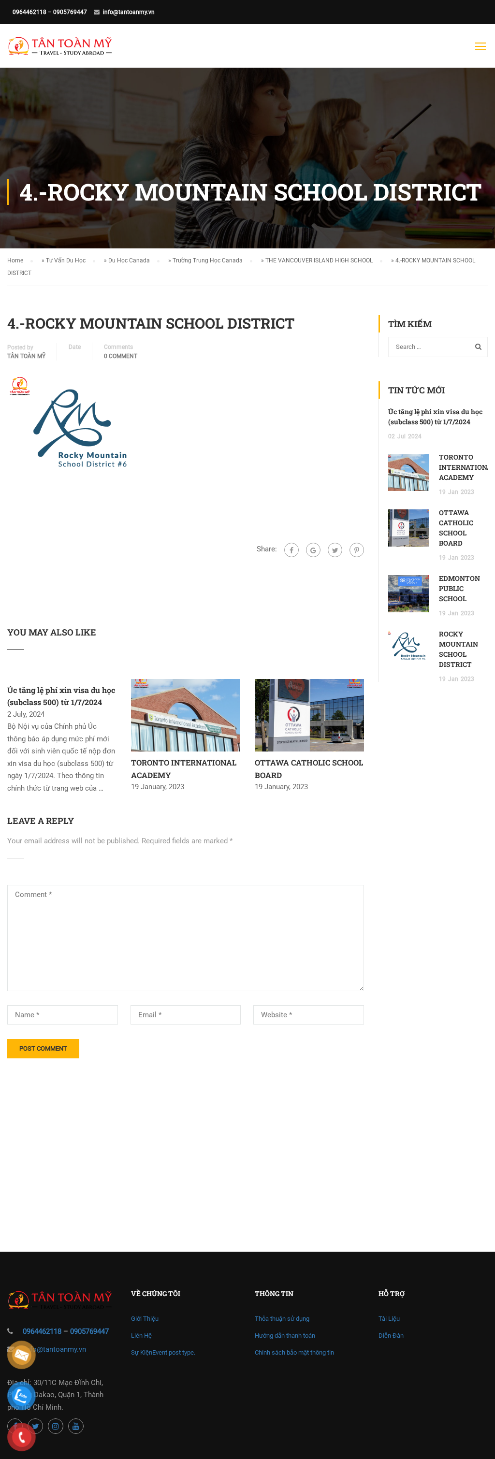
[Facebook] (291, 550)
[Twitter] (335, 550)
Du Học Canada (129, 260)
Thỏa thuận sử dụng (282, 1318)
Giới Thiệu (145, 1318)
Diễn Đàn (391, 1335)
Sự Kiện (163, 1352)
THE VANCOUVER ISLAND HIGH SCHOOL (319, 260)
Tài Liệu (389, 1318)
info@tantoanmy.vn (129, 12)
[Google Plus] (313, 550)
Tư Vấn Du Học (66, 260)
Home (15, 260)
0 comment (120, 356)
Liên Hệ (141, 1335)
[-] (60, 50)
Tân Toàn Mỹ (26, 356)
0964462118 (29, 12)
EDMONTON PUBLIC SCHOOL (459, 588)
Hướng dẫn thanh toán (285, 1335)
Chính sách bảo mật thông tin (294, 1352)
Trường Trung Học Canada (208, 260)
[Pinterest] (356, 550)
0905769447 (70, 12)
